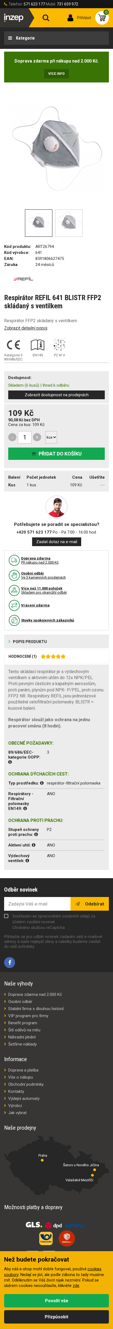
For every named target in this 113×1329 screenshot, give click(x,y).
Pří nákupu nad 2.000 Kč (40, 560)
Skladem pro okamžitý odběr (44, 590)
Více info (56, 74)
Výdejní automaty (23, 1098)
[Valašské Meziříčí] (92, 1175)
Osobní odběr (20, 1001)
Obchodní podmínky (26, 1084)
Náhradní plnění (22, 1037)
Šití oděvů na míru (24, 1030)
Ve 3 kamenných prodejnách (43, 575)
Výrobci (15, 1105)
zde (76, 1285)
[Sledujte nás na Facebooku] (9, 962)
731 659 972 (67, 4)
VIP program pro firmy (28, 1015)
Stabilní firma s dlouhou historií (36, 1008)
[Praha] (42, 1160)
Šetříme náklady (22, 1044)
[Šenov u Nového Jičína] (94, 1169)
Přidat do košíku (60, 454)
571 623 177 (34, 4)
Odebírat (94, 904)
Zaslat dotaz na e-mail (56, 541)
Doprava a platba (23, 1070)
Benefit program (22, 1022)
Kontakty (16, 1091)
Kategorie (25, 38)
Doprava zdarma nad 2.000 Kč (35, 994)
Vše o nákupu (20, 1077)
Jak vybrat (17, 1112)
